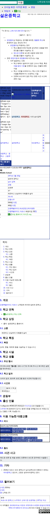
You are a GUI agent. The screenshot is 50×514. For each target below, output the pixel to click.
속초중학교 (35, 143)
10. (2, 452)
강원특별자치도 (14, 211)
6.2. (1, 373)
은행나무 (11, 199)
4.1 (7, 259)
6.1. (1, 361)
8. (1, 400)
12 (4, 293)
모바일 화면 (9, 7)
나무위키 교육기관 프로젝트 (25, 500)
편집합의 (10, 40)
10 (4, 288)
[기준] (14, 202)
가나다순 (28, 406)
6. (1, 356)
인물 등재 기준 (19, 66)
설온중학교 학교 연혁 (13, 314)
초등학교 (3, 154)
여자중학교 (7, 472)
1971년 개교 (41, 500)
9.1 (7, 283)
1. (1, 300)
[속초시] (21, 97)
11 (4, 290)
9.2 (7, 285)
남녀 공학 (11, 182)
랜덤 (33, 7)
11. (1, 465)
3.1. (1, 328)
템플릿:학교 (38, 40)
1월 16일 (17, 176)
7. (1, 396)
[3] (36, 211)
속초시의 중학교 (7, 500)
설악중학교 (4, 143)
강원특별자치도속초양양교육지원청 (21, 208)
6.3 (7, 272)
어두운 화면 (21, 7)
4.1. (1, 342)
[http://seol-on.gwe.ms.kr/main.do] (19, 214)
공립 (9, 185)
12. (2, 481)
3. (1, 319)
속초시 (22, 211)
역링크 (7, 11)
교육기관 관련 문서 (17, 31)
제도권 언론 (18, 53)
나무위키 (3, 409)
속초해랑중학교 (43, 143)
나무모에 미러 (43, 2)
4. (1, 337)
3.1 (7, 254)
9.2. (1, 448)
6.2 (7, 270)
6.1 (7, 267)
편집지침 (14, 58)
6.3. (1, 383)
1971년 (10, 176)
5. (1, 352)
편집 (19, 11)
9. (1, 416)
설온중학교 (10, 15)
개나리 (10, 197)
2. (1, 309)
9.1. (1, 421)
